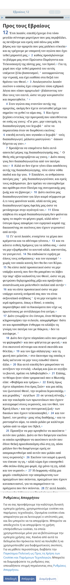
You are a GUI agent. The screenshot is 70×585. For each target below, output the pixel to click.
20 (15, 364)
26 (28, 457)
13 (53, 241)
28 (43, 488)
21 (53, 373)
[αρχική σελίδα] (5, 4)
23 (38, 395)
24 (52, 413)
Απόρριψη (27, 579)
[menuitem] (5, 4)
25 (8, 431)
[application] (35, 17)
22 (44, 382)
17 (5, 316)
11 (49, 210)
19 (18, 351)
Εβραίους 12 (21, 12)
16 (5, 289)
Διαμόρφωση (47, 579)
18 (8, 338)
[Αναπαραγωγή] (2, 17)
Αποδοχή (11, 579)
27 (30, 470)
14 (25, 254)
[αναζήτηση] (65, 4)
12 (8, 236)
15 (5, 267)
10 (35, 192)
